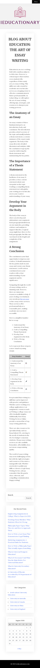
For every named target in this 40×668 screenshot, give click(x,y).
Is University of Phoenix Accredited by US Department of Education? (19, 574)
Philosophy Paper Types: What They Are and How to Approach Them (19, 528)
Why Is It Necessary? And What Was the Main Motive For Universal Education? (19, 560)
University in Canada (17, 602)
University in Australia (18, 598)
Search (10, 495)
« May (19, 649)
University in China (16, 605)
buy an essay (24, 299)
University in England (17, 609)
